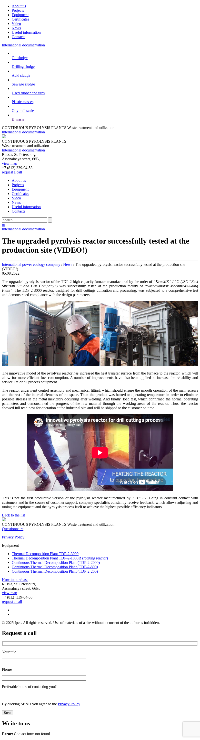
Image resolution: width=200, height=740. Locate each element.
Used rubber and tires (28, 93)
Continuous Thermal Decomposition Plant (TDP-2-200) (55, 571)
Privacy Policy (13, 537)
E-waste (18, 119)
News (16, 28)
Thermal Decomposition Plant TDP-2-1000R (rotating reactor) (60, 558)
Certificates (20, 19)
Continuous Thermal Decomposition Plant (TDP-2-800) (55, 567)
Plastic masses (22, 102)
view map (9, 163)
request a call (12, 172)
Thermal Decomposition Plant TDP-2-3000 (45, 554)
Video (16, 23)
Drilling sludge (23, 66)
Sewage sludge (23, 84)
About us (19, 6)
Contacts (18, 37)
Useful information (26, 32)
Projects (18, 10)
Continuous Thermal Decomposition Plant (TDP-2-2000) (56, 562)
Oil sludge (20, 58)
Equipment (20, 15)
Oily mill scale (23, 110)
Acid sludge (21, 75)
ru (3, 225)
